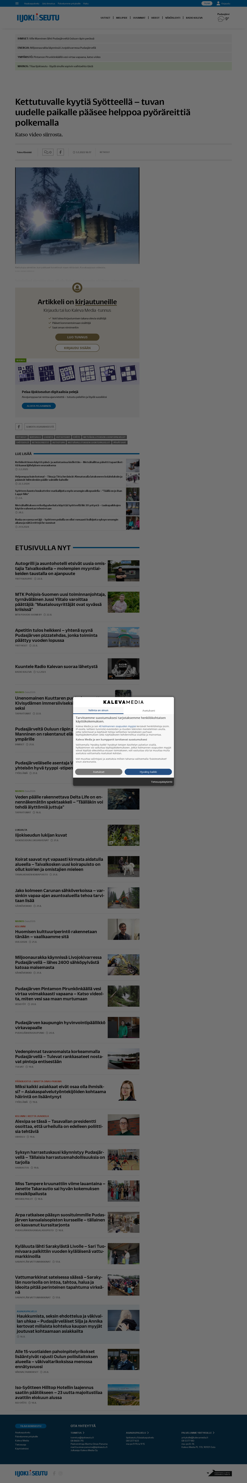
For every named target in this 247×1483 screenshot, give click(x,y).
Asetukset (98, 771)
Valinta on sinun (98, 710)
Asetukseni (148, 710)
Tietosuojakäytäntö (161, 781)
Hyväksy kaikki (148, 771)
